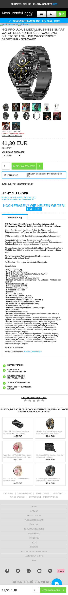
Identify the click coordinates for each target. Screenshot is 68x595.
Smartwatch (37, 351)
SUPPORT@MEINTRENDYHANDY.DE (43, 497)
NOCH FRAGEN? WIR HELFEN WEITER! (34, 207)
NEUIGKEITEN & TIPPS (34, 556)
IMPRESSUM (34, 538)
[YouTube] (39, 571)
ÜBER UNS (34, 524)
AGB (34, 560)
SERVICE (34, 511)
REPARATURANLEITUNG (34, 529)
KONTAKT (34, 547)
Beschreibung (15, 217)
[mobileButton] (51, 14)
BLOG (34, 542)
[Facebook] (7, 571)
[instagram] (50, 571)
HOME (34, 506)
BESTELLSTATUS (34, 515)
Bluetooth (27, 351)
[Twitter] (18, 571)
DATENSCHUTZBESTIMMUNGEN (34, 551)
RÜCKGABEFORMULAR (34, 520)
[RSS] (29, 571)
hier (54, 4)
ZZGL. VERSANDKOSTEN (12, 136)
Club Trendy (34, 533)
